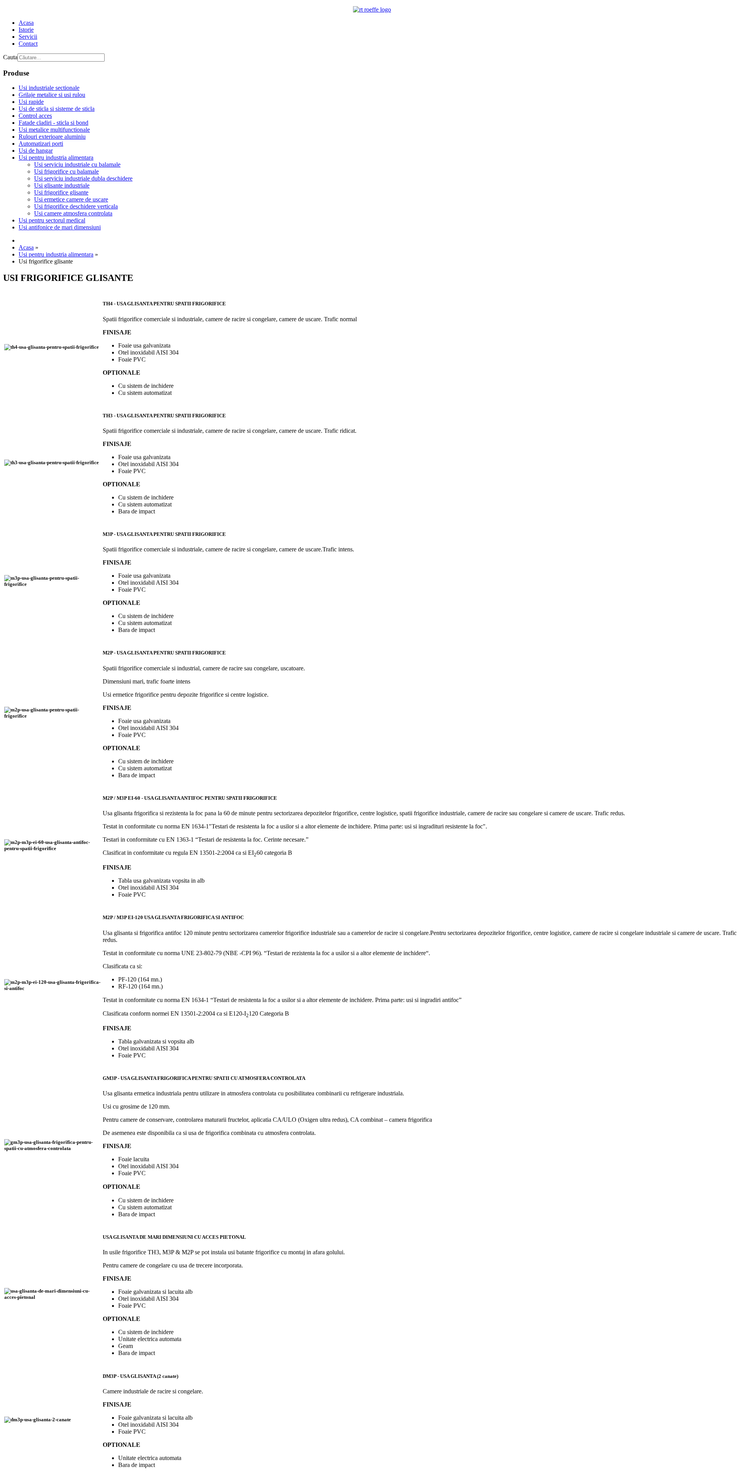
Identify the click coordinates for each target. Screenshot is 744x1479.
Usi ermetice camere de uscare (71, 199)
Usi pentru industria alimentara (56, 157)
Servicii (28, 36)
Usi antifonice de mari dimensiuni (60, 227)
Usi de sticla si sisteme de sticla (57, 108)
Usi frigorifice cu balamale (66, 171)
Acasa (26, 22)
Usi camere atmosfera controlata (73, 213)
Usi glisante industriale (62, 185)
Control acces (35, 115)
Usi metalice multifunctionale (54, 129)
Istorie (26, 29)
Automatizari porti (41, 143)
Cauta (10, 57)
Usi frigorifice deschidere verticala (76, 206)
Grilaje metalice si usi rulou (52, 94)
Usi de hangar (36, 150)
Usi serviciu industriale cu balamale (77, 164)
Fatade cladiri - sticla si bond (53, 122)
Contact (28, 43)
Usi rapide (31, 101)
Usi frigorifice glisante (61, 192)
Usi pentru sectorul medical (52, 220)
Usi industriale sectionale (49, 87)
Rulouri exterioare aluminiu (52, 136)
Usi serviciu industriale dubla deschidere (83, 178)
